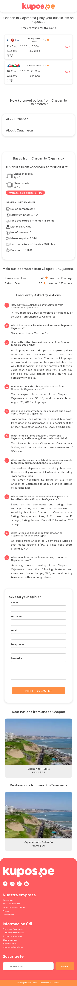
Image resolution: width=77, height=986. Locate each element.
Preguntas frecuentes (13, 929)
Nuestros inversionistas (14, 907)
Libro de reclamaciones (13, 947)
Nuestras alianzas (11, 904)
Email (14, 630)
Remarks (16, 658)
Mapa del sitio (9, 943)
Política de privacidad (12, 936)
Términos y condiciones (13, 932)
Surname (16, 616)
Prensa (6, 911)
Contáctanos (8, 914)
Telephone (17, 644)
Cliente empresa (10, 940)
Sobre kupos (8, 900)
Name (14, 602)
